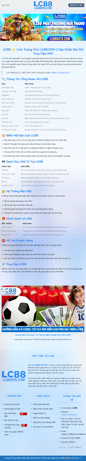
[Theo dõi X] (69, 447)
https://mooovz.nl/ (60, 72)
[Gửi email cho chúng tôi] (72, 447)
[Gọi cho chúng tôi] (74, 447)
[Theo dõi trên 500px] (80, 447)
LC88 (4, 58)
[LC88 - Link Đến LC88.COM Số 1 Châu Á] (43, 5)
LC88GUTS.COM (40, 365)
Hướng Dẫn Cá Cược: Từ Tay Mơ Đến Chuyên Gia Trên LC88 (43, 335)
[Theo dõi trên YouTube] (77, 447)
